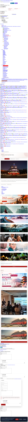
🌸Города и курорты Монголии (23, 121)
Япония (7, 26)
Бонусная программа (5, 67)
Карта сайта (1, 350)
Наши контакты (3, 82)
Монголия (4, 57)
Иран (3, 55)
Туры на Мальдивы (2, 108)
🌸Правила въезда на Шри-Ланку (4, 102)
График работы (7, 80)
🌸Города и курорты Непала (23, 117)
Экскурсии (4, 33)
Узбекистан (4, 62)
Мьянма (4, 56)
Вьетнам (10, 26)
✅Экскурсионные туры (9, 90)
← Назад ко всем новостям (3, 184)
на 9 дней (5, 43)
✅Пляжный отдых (19, 94)
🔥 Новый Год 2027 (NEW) (13, 86)
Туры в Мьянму (2, 137)
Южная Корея (4, 26)
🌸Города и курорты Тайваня (19, 119)
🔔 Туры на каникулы (5, 37)
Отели (2, 192)
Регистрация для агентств (17, 81)
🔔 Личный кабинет (4, 81)
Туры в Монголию (2, 121)
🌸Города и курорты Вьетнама (3, 93)
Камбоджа (4, 63)
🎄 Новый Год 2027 (5, 27)
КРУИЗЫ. (6, 35)
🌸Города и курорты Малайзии (15, 95)
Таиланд (3, 150)
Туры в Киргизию (2, 146)
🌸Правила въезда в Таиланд (23, 103)
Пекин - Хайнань (13, 26)
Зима (4, 40)
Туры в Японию (2, 129)
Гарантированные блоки (6, 77)
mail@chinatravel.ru (4, 16)
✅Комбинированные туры (23, 86)
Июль (4, 47)
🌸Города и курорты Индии (7, 100)
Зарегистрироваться (4, 189)
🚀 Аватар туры (13, 85)
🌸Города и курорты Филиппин (6, 107)
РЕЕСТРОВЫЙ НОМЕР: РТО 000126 (8, 0)
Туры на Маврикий (2, 131)
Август (6, 47)
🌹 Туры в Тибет (18, 86)
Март (4, 46)
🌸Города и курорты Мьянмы (19, 137)
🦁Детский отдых (5, 29)
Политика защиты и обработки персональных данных (17, 80)
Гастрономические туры (6, 34)
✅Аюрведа (12, 103)
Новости (3, 151)
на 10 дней (7, 43)
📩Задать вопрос (23, 87)
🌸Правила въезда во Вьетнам (13, 93)
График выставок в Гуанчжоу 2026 (18, 88)
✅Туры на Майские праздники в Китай (11, 87)
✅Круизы (13, 133)
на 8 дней (7, 42)
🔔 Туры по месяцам (5, 45)
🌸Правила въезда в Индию (15, 100)
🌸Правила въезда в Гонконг (5, 91)
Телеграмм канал (5, 75)
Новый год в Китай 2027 (18, 26)
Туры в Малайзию (2, 94)
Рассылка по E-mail (5, 69)
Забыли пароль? (3, 190)
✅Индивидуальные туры (3, 87)
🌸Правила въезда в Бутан (5, 142)
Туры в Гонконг (2, 90)
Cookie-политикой (10, 419)
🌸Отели (10, 91)
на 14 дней (7, 44)
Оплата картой (15, 79)
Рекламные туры (5, 32)
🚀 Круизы (8, 86)
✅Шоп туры (14, 121)
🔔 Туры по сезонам (5, 39)
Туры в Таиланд (2, 103)
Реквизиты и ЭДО (5, 71)
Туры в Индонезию (2, 97)
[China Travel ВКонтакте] (1, 347)
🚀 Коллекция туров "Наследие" (19, 85)
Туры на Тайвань (2, 119)
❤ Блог (2, 186)
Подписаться (14, 266)
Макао (4, 60)
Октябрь (7, 48)
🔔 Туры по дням (5, 41)
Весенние (5, 38)
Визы (2, 49)
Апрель (6, 46)
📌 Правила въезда (9, 116)
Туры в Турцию (2, 105)
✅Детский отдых (15, 94)
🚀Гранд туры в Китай (8, 85)
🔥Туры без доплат (4, 25)
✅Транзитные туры (18, 87)
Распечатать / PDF (9, 184)
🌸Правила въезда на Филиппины (16, 107)
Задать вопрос (4, 74)
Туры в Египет (2, 133)
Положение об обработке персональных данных (8, 79)
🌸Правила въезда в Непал (5, 118)
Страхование (4, 76)
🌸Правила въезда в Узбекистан (22, 125)
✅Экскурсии (15, 131)
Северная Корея (5, 61)
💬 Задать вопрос (14, 14)
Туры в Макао (2, 140)
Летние (7, 38)
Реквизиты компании (19, 79)
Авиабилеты (3, 193)
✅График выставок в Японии (15, 129)
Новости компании (5, 73)
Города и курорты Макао (9, 140)
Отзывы (23, 79)
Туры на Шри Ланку (2, 101)
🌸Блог (1, 91)
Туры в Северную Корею (3, 139)
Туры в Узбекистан (2, 125)
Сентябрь (5, 48)
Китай (2, 26)
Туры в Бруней (2, 143)
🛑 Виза (5, 85)
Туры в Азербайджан (2, 116)
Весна (6, 40)
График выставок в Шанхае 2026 (10, 88)
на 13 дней (5, 44)
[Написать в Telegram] (0, 347)
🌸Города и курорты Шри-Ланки (21, 101)
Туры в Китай (2, 85)
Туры (1, 147)
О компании (3, 78)
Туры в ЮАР (1, 123)
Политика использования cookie (3, 349)
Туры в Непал (2, 117)
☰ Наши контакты (2, 13)
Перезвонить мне (2, 84)
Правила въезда (13, 140)
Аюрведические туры (5, 36)
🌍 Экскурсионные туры (6, 28)
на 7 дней (5, 42)
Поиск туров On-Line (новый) (10, 81)
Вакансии (10, 80)
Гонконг (4, 58)
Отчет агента (4, 72)
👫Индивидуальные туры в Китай (7, 30)
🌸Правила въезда (22, 105)
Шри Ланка (4, 59)
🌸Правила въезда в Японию (9, 130)
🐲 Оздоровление (5, 31)
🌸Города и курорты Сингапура (16, 135)
